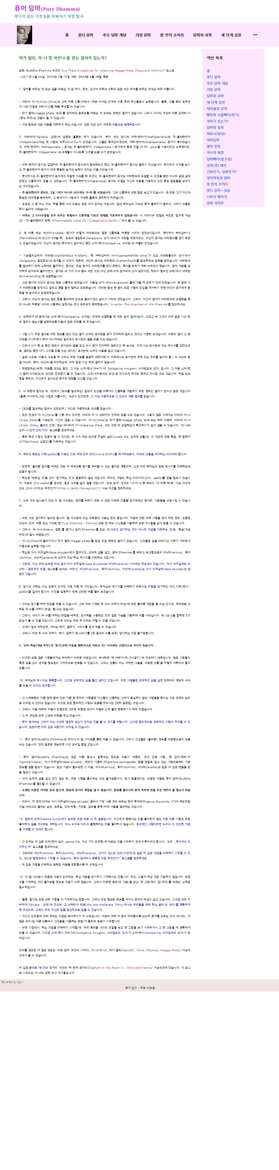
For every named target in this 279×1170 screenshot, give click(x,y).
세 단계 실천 (231, 34)
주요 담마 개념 (114, 34)
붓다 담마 (85, 34)
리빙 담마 (143, 34)
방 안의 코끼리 (172, 34)
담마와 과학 (202, 34)
